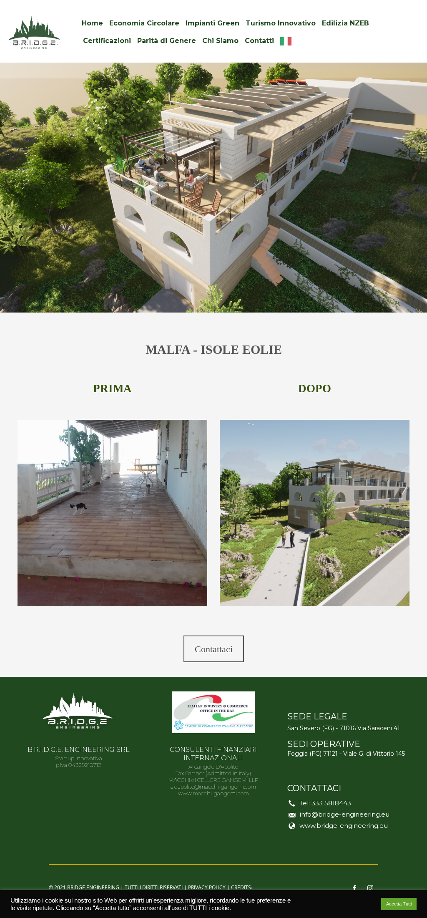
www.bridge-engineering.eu (343, 826)
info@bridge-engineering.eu (344, 814)
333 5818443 (331, 803)
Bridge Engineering (93, 887)
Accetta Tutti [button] (399, 903)
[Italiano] (288, 41)
